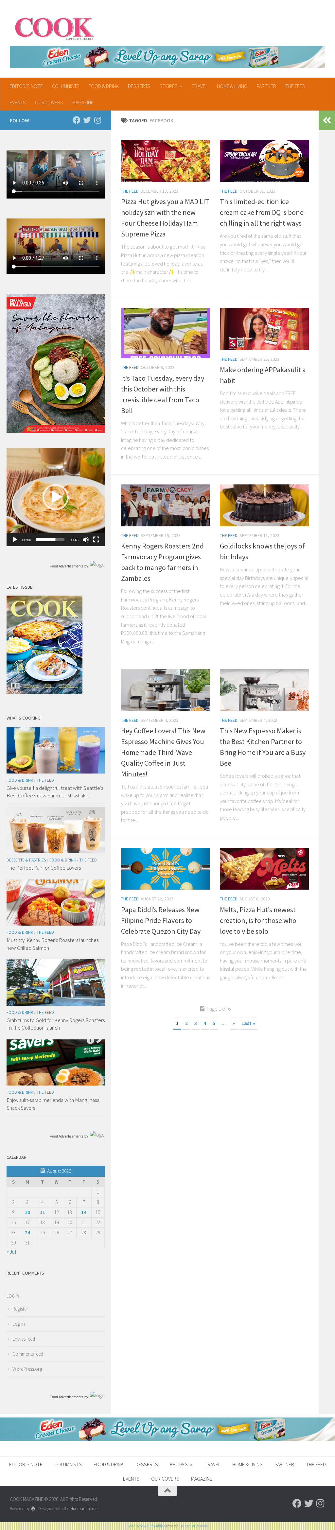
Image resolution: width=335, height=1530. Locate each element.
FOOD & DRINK (104, 86)
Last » (248, 1023)
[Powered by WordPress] (33, 1508)
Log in (18, 1324)
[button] (56, 497)
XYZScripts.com (196, 1526)
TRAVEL (200, 86)
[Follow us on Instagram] (97, 120)
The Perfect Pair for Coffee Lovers (44, 867)
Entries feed (23, 1339)
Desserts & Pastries (26, 860)
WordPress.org (27, 1369)
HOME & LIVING (232, 86)
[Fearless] (56, 431)
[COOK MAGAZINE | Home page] (54, 28)
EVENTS (17, 102)
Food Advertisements (66, 566)
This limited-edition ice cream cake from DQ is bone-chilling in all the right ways (263, 212)
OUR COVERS (49, 102)
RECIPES (169, 86)
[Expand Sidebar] (327, 120)
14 (83, 1212)
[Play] (15, 539)
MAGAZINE (83, 102)
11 (42, 1212)
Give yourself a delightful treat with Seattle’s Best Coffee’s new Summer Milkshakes (55, 791)
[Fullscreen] (96, 539)
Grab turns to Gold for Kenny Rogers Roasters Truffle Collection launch (56, 1024)
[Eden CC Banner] (167, 57)
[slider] (50, 539)
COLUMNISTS (65, 86)
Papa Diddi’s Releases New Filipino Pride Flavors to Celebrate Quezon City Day (161, 920)
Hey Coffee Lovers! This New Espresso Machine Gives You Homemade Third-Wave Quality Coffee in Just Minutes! (163, 752)
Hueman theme (83, 1508)
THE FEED (295, 86)
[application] (56, 497)
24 (27, 1232)
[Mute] (85, 539)
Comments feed (27, 1354)
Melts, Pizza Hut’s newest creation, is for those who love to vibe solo (258, 920)
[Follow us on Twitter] (87, 120)
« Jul (11, 1252)
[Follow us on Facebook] (76, 120)
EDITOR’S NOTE (26, 86)
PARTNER (266, 86)
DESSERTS (139, 86)
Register (20, 1309)
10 (27, 1212)
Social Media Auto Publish (146, 1526)
